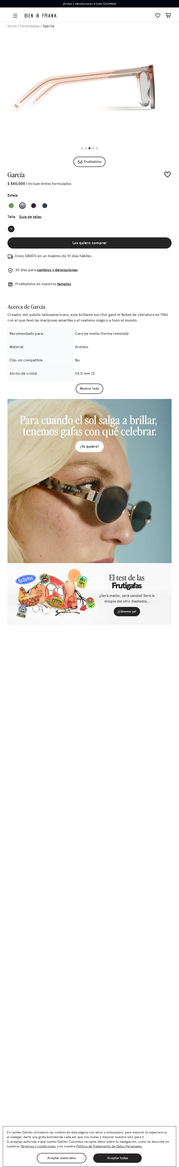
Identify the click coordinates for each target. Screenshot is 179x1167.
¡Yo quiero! (89, 446)
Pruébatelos (92, 162)
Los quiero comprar (89, 243)
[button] (16, 15)
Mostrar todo (89, 389)
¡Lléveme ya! (126, 611)
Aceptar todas (117, 1158)
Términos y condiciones (38, 1146)
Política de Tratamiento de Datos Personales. (109, 1146)
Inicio (12, 26)
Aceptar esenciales (61, 1158)
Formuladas (30, 26)
